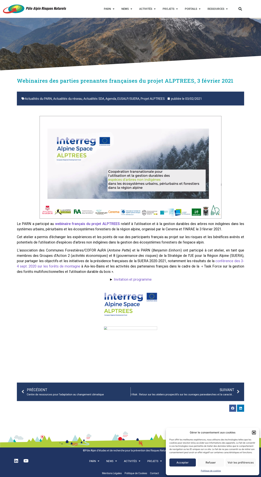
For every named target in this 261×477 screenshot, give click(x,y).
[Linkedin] (240, 408)
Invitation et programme (133, 279)
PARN (107, 8)
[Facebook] (232, 408)
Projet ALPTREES (153, 98)
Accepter (182, 462)
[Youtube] (25, 460)
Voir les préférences (241, 462)
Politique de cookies (211, 470)
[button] (254, 432)
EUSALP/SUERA (128, 98)
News (125, 8)
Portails (191, 8)
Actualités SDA (93, 98)
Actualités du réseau (67, 98)
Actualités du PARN (38, 98)
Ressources (216, 8)
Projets (168, 8)
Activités (145, 8)
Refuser (211, 462)
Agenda (110, 98)
